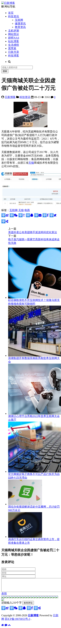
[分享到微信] (13, 215)
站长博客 (13, 41)
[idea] (40, 597)
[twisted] (32, 597)
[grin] (16, 597)
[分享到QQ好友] (29, 215)
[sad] (8, 597)
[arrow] (43, 597)
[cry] (48, 597)
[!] (2, 599)
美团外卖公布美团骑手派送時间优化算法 (32, 232)
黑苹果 (12, 48)
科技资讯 (13, 16)
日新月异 (13, 52)
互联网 (19, 19)
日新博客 (10, 97)
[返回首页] (2, 625)
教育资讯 (20, 27)
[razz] (5, 597)
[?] (51, 597)
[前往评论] (6, 625)
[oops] (13, 597)
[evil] (54, 597)
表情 (4, 593)
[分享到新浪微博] (5, 215)
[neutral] (46, 597)
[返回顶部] (9, 625)
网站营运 (13, 34)
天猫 (31, 162)
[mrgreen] (2, 597)
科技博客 (13, 55)
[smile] (10, 597)
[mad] (29, 597)
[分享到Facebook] (45, 215)
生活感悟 (13, 44)
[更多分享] (4, 221)
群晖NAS (13, 37)
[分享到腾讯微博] (21, 215)
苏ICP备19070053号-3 (17, 618)
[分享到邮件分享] (38, 215)
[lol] (27, 597)
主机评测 (13, 30)
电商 (27, 210)
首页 (11, 12)
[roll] (35, 597)
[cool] (24, 597)
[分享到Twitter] (53, 215)
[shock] (57, 597)
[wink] (38, 597)
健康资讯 (20, 23)
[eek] (19, 597)
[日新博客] (8, 3)
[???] (21, 597)
